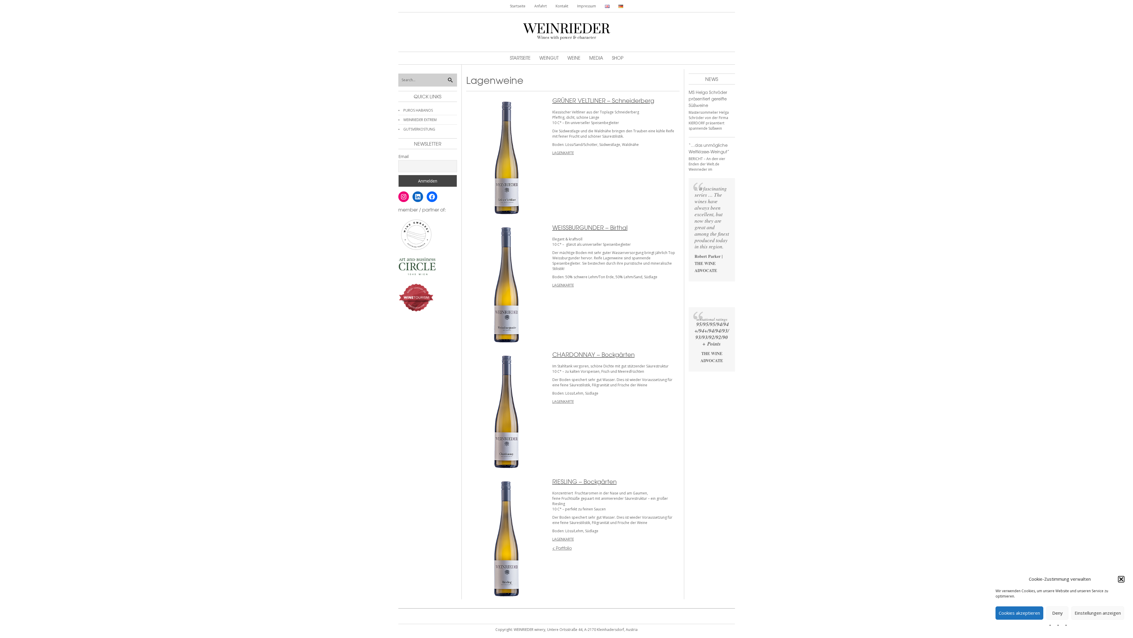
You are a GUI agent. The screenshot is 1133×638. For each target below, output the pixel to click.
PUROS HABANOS (418, 110)
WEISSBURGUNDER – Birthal (590, 227)
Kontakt (562, 6)
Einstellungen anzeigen (1098, 613)
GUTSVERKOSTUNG (419, 129)
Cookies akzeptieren (1019, 613)
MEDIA (596, 58)
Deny (1057, 613)
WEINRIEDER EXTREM (420, 119)
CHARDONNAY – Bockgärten (593, 354)
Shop (617, 58)
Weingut (549, 58)
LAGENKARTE (563, 152)
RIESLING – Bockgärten (584, 481)
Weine (573, 58)
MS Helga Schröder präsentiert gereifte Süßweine (708, 98)
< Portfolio (562, 548)
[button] (1121, 579)
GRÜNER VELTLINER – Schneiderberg (603, 100)
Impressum (586, 6)
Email (403, 156)
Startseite (517, 6)
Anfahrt (540, 6)
